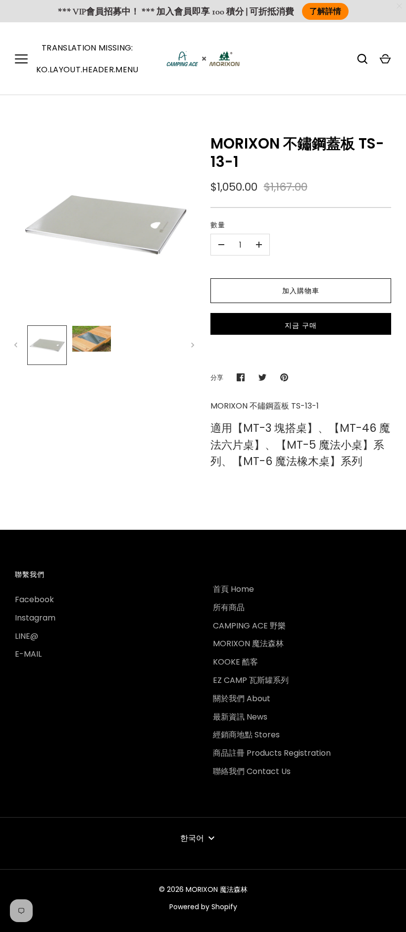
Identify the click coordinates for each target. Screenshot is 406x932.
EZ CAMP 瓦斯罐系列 (251, 680)
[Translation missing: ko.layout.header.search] (362, 59)
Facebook (34, 599)
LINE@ (26, 636)
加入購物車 (301, 291)
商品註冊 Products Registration (272, 753)
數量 (217, 225)
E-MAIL (28, 654)
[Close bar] (400, 6)
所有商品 (229, 607)
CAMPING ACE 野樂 (249, 625)
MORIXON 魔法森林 (248, 643)
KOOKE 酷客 (235, 662)
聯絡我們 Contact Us (252, 771)
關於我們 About (241, 698)
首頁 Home (233, 589)
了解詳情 (325, 11)
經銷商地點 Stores (246, 734)
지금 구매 (301, 325)
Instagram (35, 617)
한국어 (192, 838)
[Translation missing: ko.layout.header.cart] (385, 59)
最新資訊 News (240, 717)
